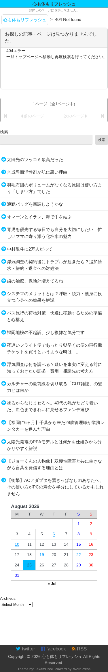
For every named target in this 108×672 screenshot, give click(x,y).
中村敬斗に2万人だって (29, 249)
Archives (8, 598)
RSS (81, 649)
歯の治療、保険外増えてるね (35, 280)
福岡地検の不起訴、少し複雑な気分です (46, 332)
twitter (27, 649)
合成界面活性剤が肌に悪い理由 (37, 172)
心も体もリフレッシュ (62, 656)
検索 (4, 131)
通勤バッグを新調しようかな (35, 204)
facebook (55, 649)
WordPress (81, 669)
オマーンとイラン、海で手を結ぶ (39, 216)
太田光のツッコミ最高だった (35, 159)
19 (41, 554)
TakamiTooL (44, 669)
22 (78, 554)
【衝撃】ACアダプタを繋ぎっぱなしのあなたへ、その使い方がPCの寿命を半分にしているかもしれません (55, 487)
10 (17, 544)
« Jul (52, 583)
